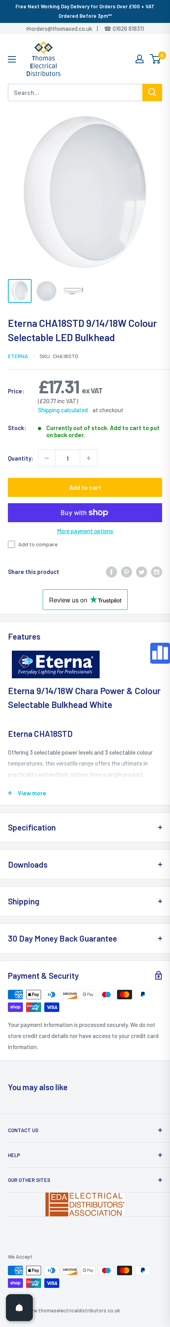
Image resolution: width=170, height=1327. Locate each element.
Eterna (18, 356)
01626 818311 (128, 28)
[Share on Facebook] (111, 571)
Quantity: (20, 458)
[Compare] (160, 653)
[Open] (19, 1307)
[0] (156, 59)
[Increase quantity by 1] (88, 458)
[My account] (140, 59)
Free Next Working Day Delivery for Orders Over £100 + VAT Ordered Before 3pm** (85, 11)
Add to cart (85, 487)
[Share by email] (156, 571)
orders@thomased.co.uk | (68, 28)
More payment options (85, 530)
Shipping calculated (63, 409)
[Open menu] (12, 59)
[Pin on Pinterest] (126, 571)
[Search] (152, 92)
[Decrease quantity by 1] (46, 458)
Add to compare (38, 544)
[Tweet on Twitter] (141, 571)
